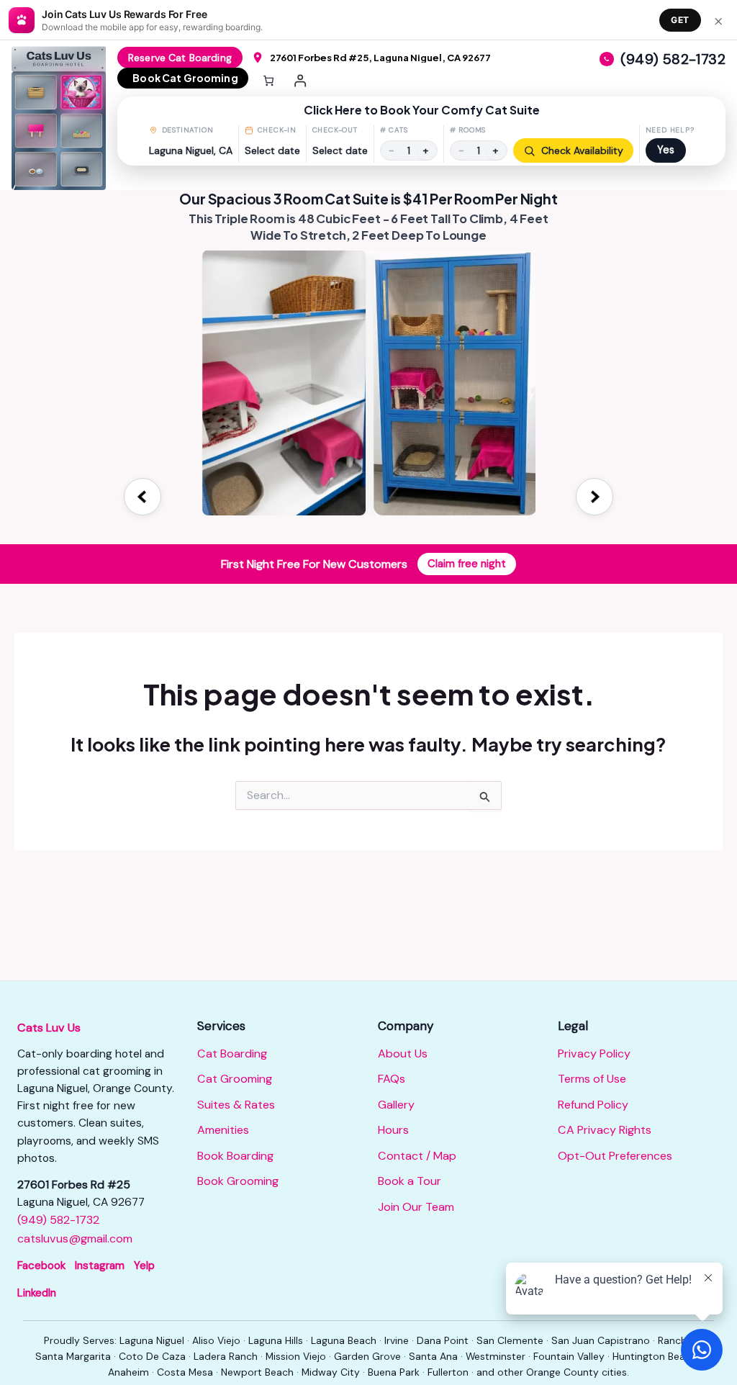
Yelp (144, 1265)
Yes (665, 149)
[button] (421, 131)
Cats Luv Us (49, 1027)
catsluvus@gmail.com (74, 1238)
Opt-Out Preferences (615, 1155)
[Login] (301, 81)
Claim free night (467, 563)
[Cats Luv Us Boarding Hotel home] (64, 118)
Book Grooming (238, 1180)
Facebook (41, 1265)
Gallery (396, 1104)
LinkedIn (36, 1293)
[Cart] (268, 81)
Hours (393, 1129)
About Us (403, 1053)
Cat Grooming (234, 1078)
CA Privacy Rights (604, 1129)
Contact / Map (417, 1155)
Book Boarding (235, 1155)
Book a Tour (409, 1180)
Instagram (100, 1265)
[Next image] (594, 496)
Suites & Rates (236, 1104)
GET (680, 19)
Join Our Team (416, 1206)
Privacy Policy (594, 1053)
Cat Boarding (232, 1053)
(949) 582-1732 (58, 1219)
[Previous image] (142, 496)
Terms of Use (592, 1078)
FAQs (391, 1078)
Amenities (223, 1129)
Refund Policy (593, 1104)
